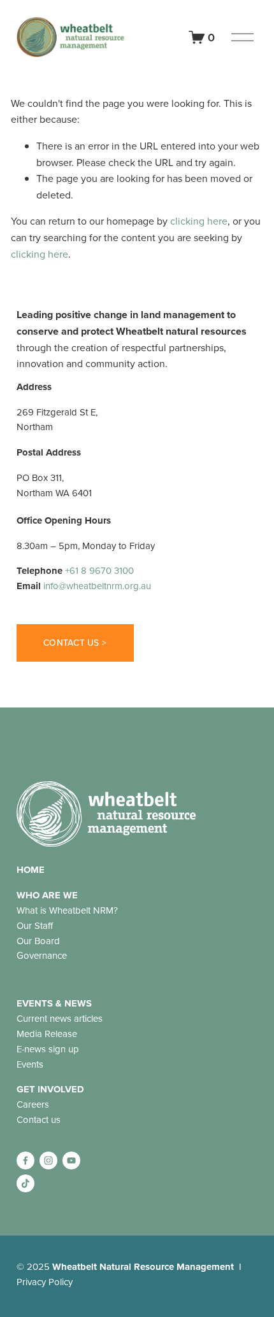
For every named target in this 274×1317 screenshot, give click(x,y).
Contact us (39, 1119)
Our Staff (35, 925)
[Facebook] (25, 1160)
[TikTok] (25, 1183)
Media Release (47, 1033)
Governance (42, 955)
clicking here (198, 221)
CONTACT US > (74, 642)
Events (30, 1064)
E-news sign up (48, 1049)
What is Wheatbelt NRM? (67, 910)
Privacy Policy (45, 1281)
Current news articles (60, 1018)
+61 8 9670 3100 (99, 570)
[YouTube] (71, 1160)
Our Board (38, 940)
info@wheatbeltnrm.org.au (97, 585)
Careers (33, 1104)
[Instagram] (48, 1160)
